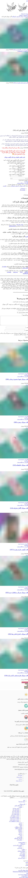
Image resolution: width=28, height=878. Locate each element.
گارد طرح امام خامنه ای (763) (20, 82)
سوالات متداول (19, 777)
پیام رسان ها (20, 224)
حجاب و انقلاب (18, 827)
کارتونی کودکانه (16, 16)
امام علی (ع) (16, 809)
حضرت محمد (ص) (14, 819)
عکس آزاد (19, 839)
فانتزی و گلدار (18, 828)
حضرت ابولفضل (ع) (14, 821)
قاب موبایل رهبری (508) (21, 422)
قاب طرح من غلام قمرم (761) (20, 49)
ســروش (15, 272)
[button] (23, 373)
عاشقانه (20, 829)
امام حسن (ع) (15, 812)
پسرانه (20, 832)
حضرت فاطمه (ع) (14, 817)
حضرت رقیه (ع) (15, 815)
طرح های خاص (18, 805)
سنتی (20, 835)
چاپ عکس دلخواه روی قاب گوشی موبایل (14, 157)
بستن (26, 862)
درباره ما (20, 778)
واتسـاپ (9, 272)
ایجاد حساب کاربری (23, 870)
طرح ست (19, 837)
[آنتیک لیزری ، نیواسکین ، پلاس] (15, 161)
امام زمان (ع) (15, 811)
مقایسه (23, 856)
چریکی (20, 824)
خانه (27, 16)
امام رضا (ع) (16, 808)
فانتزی (4, 186)
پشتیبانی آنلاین (25, 682)
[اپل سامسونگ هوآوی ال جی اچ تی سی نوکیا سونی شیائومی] (19, 164)
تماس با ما (20, 775)
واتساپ (26, 686)
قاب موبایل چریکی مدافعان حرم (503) (17, 592)
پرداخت (20, 846)
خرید (26, 236)
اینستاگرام (25, 273)
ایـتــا (21, 272)
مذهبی (20, 807)
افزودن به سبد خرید (23, 180)
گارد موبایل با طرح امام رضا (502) (18, 634)
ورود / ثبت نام (21, 858)
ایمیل (26, 330)
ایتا (27, 685)
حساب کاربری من (17, 845)
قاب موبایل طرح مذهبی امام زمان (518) (16, 675)
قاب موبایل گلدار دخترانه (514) (19, 508)
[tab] (12, 188)
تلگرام (26, 683)
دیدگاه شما (25, 315)
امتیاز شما (25, 312)
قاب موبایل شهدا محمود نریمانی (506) (17, 379)
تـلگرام (26, 272)
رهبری (20, 822)
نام (27, 327)
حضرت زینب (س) (14, 818)
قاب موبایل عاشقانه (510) (20, 465)
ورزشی (20, 834)
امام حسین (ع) (15, 814)
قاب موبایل (23, 16)
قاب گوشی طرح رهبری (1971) (19, 549)
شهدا (21, 825)
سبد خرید (19, 848)
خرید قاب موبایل (19, 780)
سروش (26, 688)
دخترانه (20, 831)
